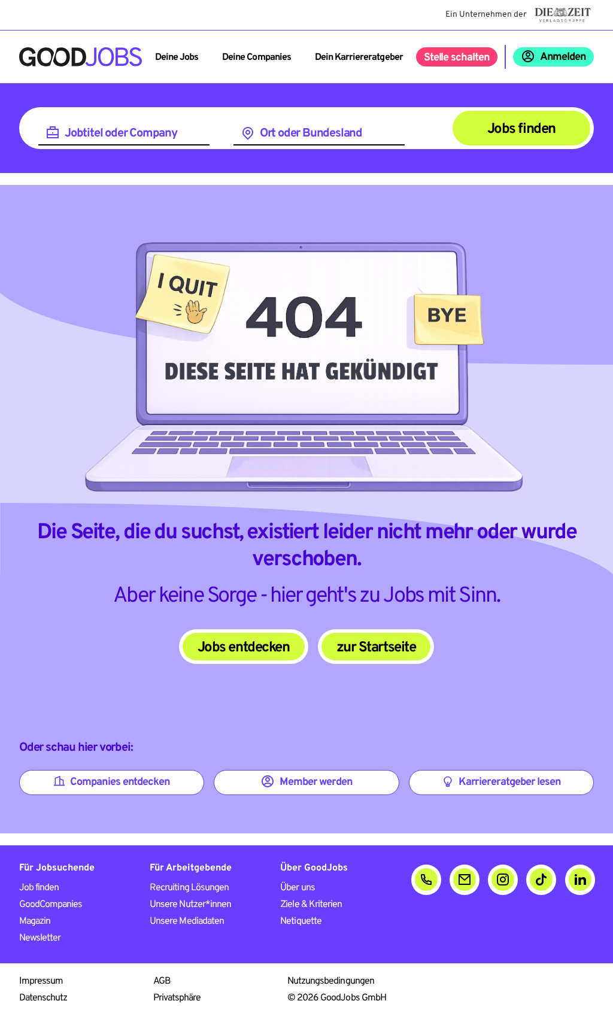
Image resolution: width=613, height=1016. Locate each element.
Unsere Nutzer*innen (190, 905)
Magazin (34, 921)
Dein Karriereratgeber (359, 57)
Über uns (297, 888)
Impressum (41, 981)
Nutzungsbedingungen (330, 981)
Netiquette (300, 921)
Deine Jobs (176, 57)
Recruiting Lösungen (189, 888)
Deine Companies (256, 57)
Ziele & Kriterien (311, 905)
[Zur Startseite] (80, 56)
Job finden (39, 888)
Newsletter (39, 938)
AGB (162, 981)
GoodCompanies (51, 905)
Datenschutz (43, 998)
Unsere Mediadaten (187, 921)
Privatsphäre (177, 998)
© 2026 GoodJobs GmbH (336, 998)
